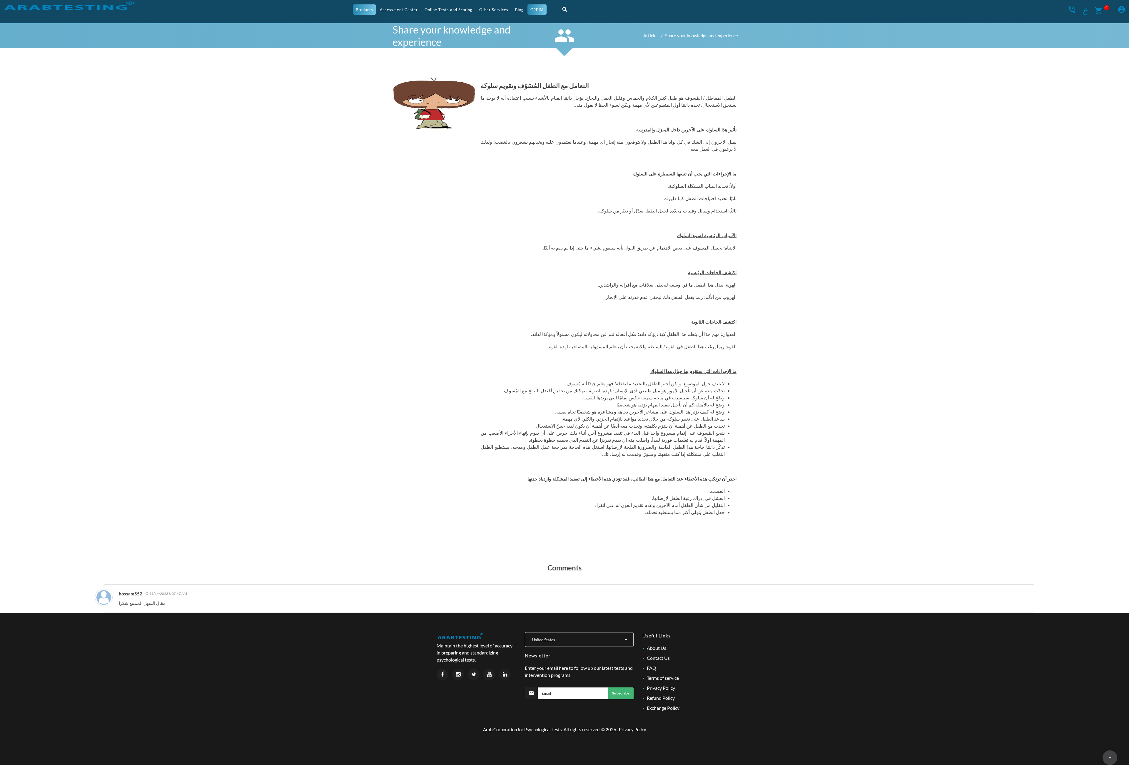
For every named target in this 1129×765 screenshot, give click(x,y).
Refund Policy (661, 698)
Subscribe (621, 693)
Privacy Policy (661, 688)
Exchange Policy (663, 708)
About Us (656, 648)
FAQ (651, 668)
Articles (651, 35)
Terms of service (663, 678)
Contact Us (658, 658)
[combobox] (579, 639)
